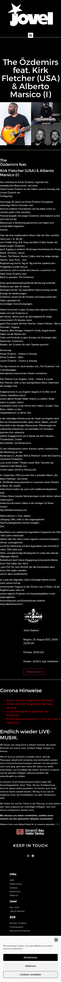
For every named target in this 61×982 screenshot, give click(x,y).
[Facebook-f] (33, 856)
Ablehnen (30, 965)
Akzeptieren (30, 957)
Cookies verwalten (30, 974)
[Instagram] (28, 856)
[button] (56, 939)
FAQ (57, 824)
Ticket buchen (34, 671)
